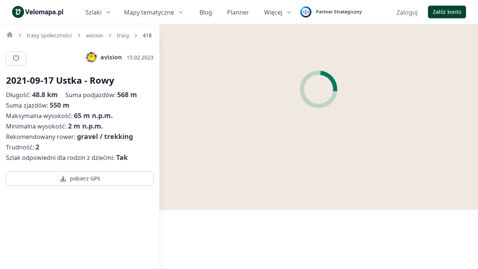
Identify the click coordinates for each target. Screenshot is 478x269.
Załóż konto (447, 11)
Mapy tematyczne (149, 12)
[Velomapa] (9, 34)
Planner (238, 12)
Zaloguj (407, 12)
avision (111, 57)
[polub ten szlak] (16, 58)
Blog (205, 12)
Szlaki (94, 12)
